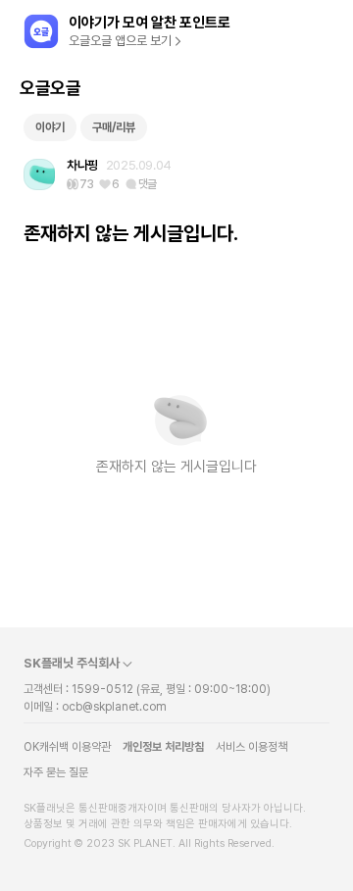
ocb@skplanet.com (114, 707)
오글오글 (50, 87)
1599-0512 (102, 689)
